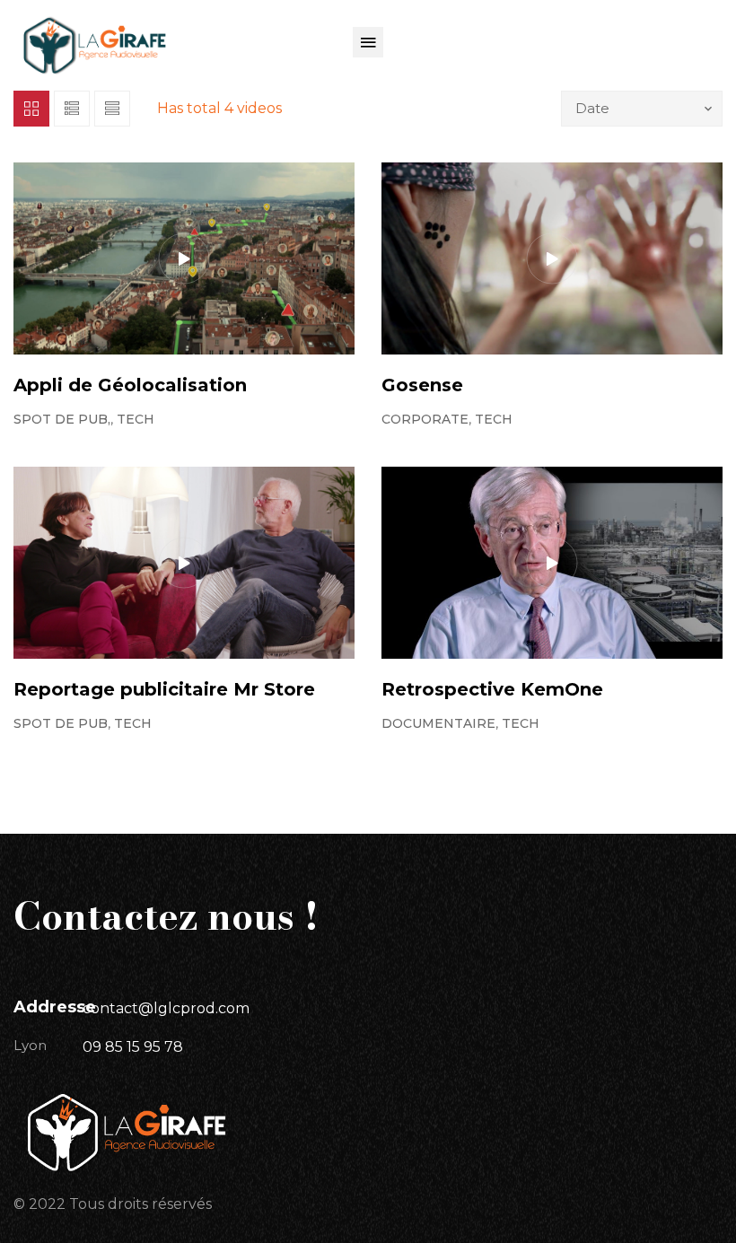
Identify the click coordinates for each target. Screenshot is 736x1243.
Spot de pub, (61, 419)
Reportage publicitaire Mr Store (164, 689)
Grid (31, 109)
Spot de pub (60, 723)
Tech (135, 419)
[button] (368, 42)
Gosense (422, 385)
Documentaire (438, 723)
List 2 (112, 109)
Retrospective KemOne (492, 689)
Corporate (425, 419)
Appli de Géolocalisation (130, 385)
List (72, 109)
